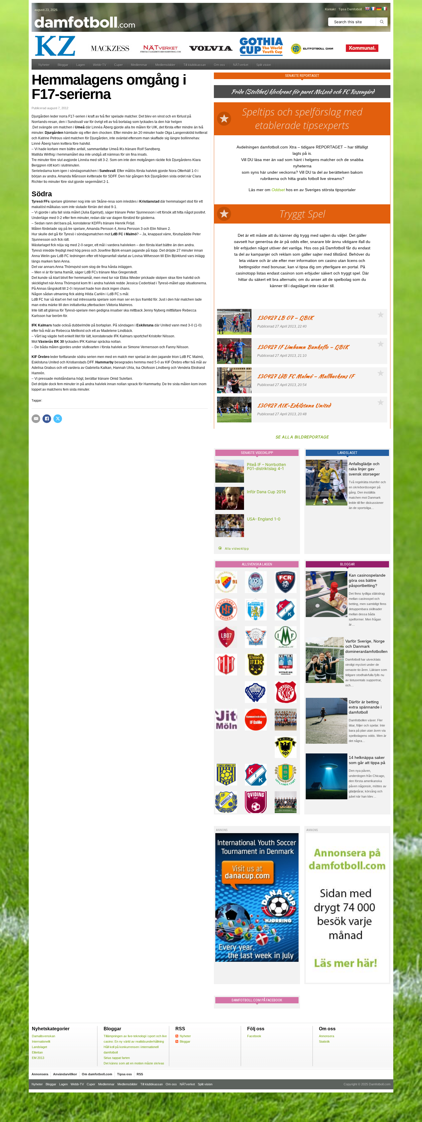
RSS (140, 1074)
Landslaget (39, 1047)
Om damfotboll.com (97, 1074)
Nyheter (44, 64)
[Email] (36, 418)
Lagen (80, 64)
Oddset (278, 189)
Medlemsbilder (165, 64)
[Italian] (384, 8)
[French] (372, 8)
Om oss (219, 64)
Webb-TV (99, 64)
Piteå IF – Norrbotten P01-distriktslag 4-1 (266, 466)
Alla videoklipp (237, 549)
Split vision (263, 64)
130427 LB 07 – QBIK (285, 318)
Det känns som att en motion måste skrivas (134, 1063)
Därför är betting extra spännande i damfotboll (365, 707)
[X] (57, 418)
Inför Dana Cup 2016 (266, 491)
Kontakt (330, 9)
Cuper (118, 64)
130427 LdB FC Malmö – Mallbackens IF (305, 376)
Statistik (324, 1041)
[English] (367, 8)
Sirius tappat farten (117, 1058)
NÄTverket (240, 64)
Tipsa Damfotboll (350, 9)
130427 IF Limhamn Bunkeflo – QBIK (302, 347)
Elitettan (37, 1052)
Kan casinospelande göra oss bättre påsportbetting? (367, 580)
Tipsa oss (124, 1074)
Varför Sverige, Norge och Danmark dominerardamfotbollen (366, 646)
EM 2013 (38, 1058)
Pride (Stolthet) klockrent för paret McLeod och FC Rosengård (302, 91)
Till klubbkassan (194, 64)
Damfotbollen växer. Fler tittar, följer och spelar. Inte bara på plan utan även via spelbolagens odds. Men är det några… (367, 730)
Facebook (254, 1036)
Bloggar (63, 64)
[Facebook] (46, 418)
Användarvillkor (65, 1074)
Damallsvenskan (43, 1036)
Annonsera (326, 1036)
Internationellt (41, 1041)
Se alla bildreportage (302, 436)
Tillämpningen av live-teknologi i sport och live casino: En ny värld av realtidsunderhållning (135, 1038)
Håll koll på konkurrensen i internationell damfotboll (131, 1049)
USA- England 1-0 (263, 518)
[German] (378, 8)
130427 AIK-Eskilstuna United (293, 405)
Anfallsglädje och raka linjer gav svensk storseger (364, 468)
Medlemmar (139, 64)
